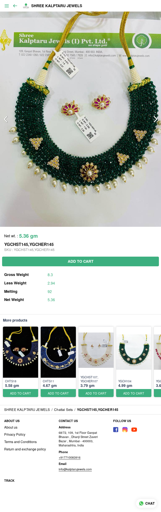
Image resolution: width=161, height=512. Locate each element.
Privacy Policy (14, 434)
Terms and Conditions (20, 441)
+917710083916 (69, 457)
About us (10, 427)
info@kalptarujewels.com (75, 469)
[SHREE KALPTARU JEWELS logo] (26, 6)
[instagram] (125, 429)
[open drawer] (6, 6)
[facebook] (115, 429)
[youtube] (134, 429)
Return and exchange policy (25, 449)
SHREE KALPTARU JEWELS (56, 6)
